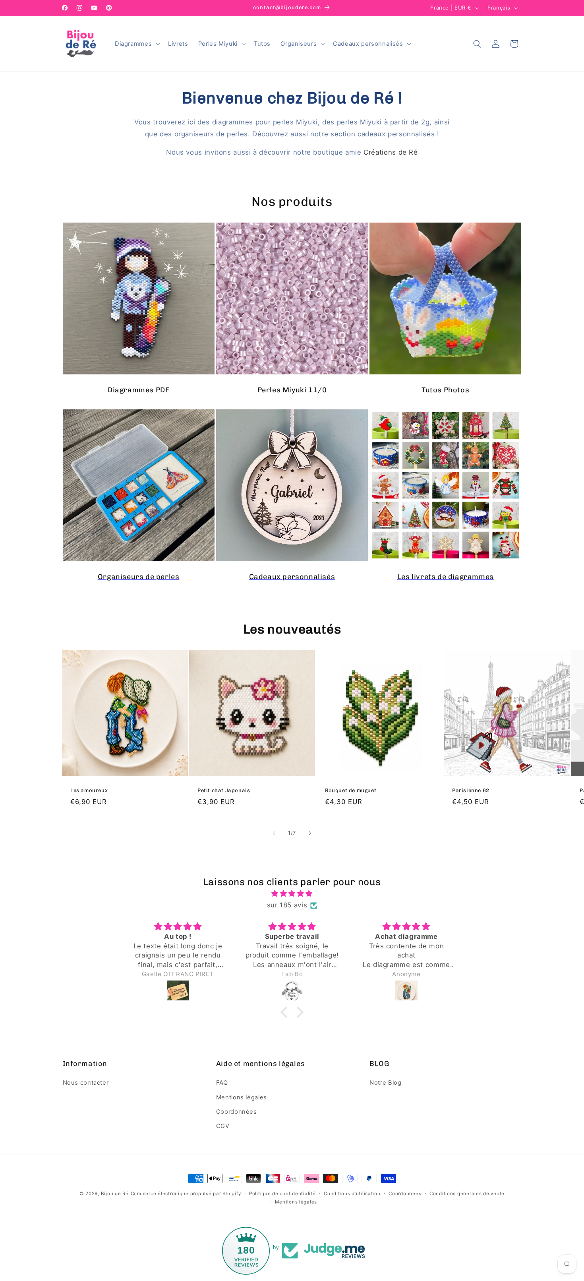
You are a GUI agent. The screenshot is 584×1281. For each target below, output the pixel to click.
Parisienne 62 (470, 790)
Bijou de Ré (115, 1193)
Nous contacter (86, 1082)
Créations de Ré (391, 152)
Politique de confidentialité (282, 1193)
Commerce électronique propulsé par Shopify (186, 1193)
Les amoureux (89, 790)
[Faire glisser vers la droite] (310, 833)
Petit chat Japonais (223, 790)
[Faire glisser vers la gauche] (274, 833)
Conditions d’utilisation (352, 1193)
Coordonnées (236, 1111)
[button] (136, 43)
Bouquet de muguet (350, 790)
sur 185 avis (287, 905)
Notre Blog (385, 1082)
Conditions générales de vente (467, 1193)
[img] (292, 894)
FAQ (222, 1082)
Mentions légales (241, 1097)
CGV (223, 1126)
